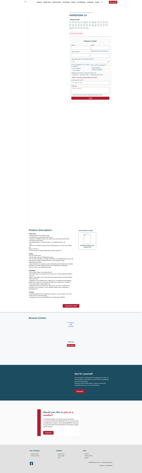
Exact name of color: (77, 80)
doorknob (75, 74)
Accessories (66, 2)
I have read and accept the (87, 95)
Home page (71, 12)
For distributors (81, 2)
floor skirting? (93, 77)
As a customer (77, 68)
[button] (30, 340)
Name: (73, 45)
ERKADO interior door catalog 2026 (87, 246)
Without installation (97, 70)
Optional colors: (75, 19)
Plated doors (83, 12)
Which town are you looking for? (99, 51)
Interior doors (47, 2)
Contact (97, 2)
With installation (96, 68)
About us (39, 2)
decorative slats (84, 74)
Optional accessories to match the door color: (84, 73)
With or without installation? (98, 65)
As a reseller (76, 70)
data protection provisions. (95, 95)
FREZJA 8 (71, 342)
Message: (74, 86)
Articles (73, 2)
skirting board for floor (97, 74)
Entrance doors (57, 2)
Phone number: (75, 51)
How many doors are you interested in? (82, 59)
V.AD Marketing (108, 465)
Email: (93, 45)
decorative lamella (82, 77)
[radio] (71, 22)
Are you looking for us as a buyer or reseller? (80, 65)
